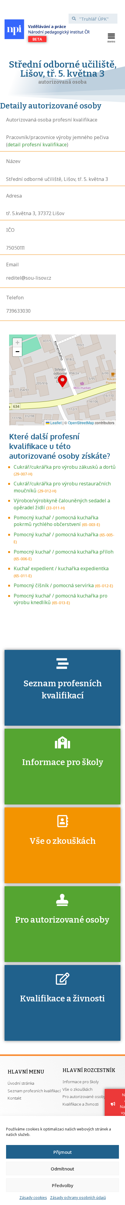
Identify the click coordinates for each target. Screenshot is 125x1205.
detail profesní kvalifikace (37, 144)
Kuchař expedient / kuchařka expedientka (61, 568)
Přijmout (62, 1152)
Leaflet (55, 422)
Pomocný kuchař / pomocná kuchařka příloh (63, 551)
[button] (111, 37)
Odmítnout (62, 1169)
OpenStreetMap (81, 422)
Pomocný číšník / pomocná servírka (54, 585)
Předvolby (62, 1185)
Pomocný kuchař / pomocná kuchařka (56, 534)
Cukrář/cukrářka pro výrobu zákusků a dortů (65, 467)
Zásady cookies (33, 1197)
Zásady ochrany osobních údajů (78, 1197)
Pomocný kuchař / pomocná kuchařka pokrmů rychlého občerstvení (56, 521)
